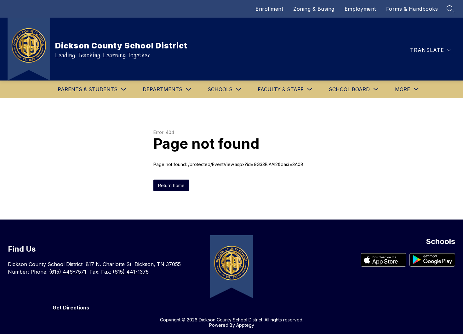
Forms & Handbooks (412, 9)
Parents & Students (87, 89)
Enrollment (269, 9)
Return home (171, 185)
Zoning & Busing (313, 9)
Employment (360, 9)
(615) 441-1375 (131, 272)
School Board (349, 89)
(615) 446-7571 (67, 272)
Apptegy (245, 325)
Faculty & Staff (281, 89)
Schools (220, 89)
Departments (162, 89)
